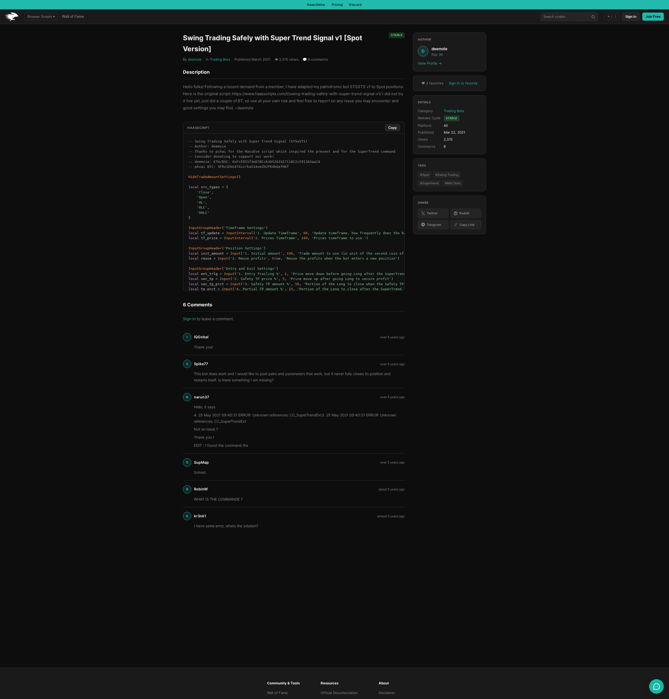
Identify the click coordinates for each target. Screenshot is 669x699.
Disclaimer (387, 693)
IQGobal (201, 337)
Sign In (630, 16)
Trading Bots (220, 59)
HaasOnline (316, 5)
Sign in (189, 318)
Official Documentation (339, 693)
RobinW (201, 489)
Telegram (434, 225)
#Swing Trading (446, 175)
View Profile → (430, 63)
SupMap (201, 462)
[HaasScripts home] (11, 17)
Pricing (337, 5)
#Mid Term (452, 183)
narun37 (201, 397)
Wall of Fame (73, 16)
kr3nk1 (200, 516)
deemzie (195, 59)
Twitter (432, 213)
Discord (355, 5)
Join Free (653, 16)
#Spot (424, 175)
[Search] (593, 17)
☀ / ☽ (611, 17)
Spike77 (201, 364)
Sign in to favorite (463, 83)
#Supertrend (429, 183)
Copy (392, 128)
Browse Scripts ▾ (41, 16)
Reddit (464, 213)
